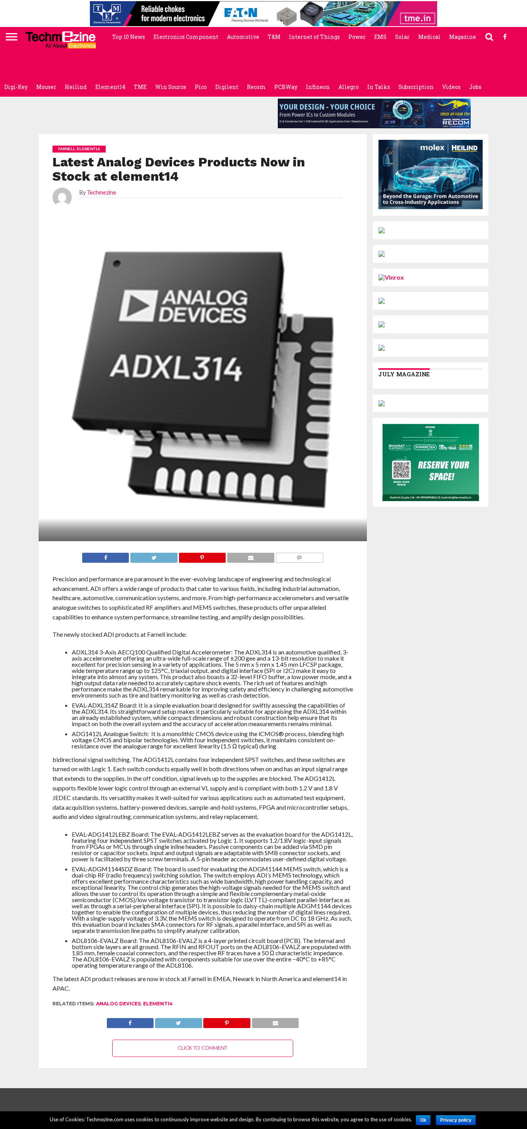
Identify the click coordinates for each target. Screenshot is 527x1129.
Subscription (416, 87)
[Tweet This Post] (178, 1021)
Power (357, 36)
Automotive (243, 36)
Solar (402, 36)
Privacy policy (455, 1120)
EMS (380, 36)
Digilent (226, 87)
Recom (256, 87)
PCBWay (285, 87)
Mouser (46, 87)
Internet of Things (314, 36)
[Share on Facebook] (130, 1021)
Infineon (318, 87)
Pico (201, 87)
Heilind (76, 87)
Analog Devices (118, 1004)
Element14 (110, 87)
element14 (158, 1004)
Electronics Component (186, 36)
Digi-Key (16, 87)
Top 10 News (128, 36)
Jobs (475, 87)
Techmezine (101, 192)
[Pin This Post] (226, 1021)
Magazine (462, 36)
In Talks (378, 87)
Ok (423, 1120)
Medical (429, 36)
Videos (451, 87)
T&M (274, 36)
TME (140, 87)
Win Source (170, 87)
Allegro (348, 87)
